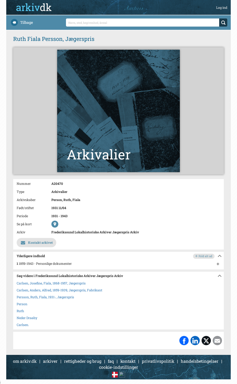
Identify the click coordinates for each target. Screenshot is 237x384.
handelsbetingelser (199, 361)
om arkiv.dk (25, 361)
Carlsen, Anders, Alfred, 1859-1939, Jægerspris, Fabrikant (59, 290)
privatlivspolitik (158, 361)
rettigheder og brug (82, 361)
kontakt (127, 361)
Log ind (221, 7)
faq (111, 361)
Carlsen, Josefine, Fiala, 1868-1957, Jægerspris (51, 283)
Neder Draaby (27, 318)
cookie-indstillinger (118, 367)
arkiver (50, 361)
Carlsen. (23, 325)
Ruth (20, 311)
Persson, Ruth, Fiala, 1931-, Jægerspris (45, 297)
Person (22, 304)
